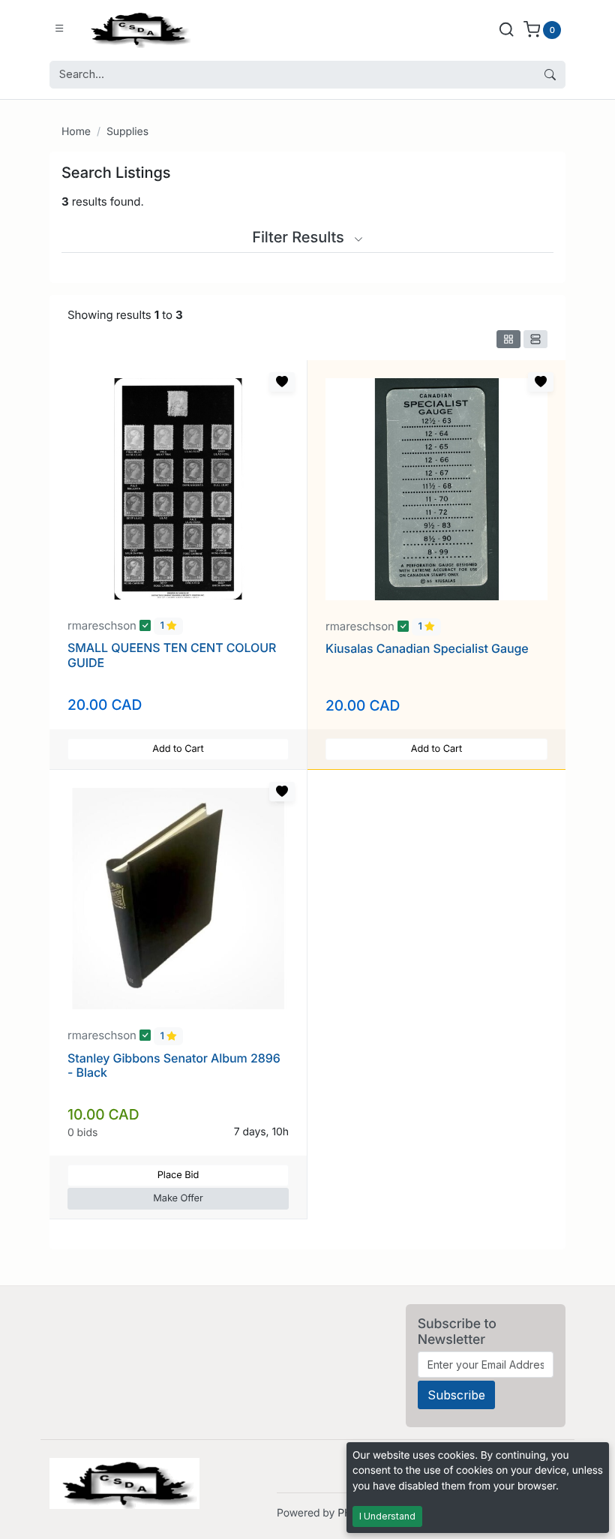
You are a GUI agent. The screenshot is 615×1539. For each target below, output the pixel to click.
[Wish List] (282, 382)
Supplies (127, 131)
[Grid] (508, 339)
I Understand (387, 1516)
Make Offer (177, 1198)
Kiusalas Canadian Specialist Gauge (427, 648)
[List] (536, 339)
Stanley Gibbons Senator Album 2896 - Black (174, 1065)
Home (76, 131)
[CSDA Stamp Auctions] (137, 29)
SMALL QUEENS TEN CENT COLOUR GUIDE (172, 654)
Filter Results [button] (300, 237)
